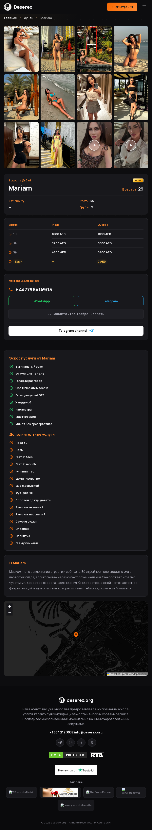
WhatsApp (42, 301)
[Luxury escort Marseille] (76, 805)
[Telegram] (60, 742)
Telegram (110, 301)
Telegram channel (73, 330)
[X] (92, 742)
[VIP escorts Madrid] (21, 792)
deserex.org (80, 700)
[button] (76, 634)
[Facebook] (81, 742)
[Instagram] (70, 742)
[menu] (144, 7)
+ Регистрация (122, 7)
